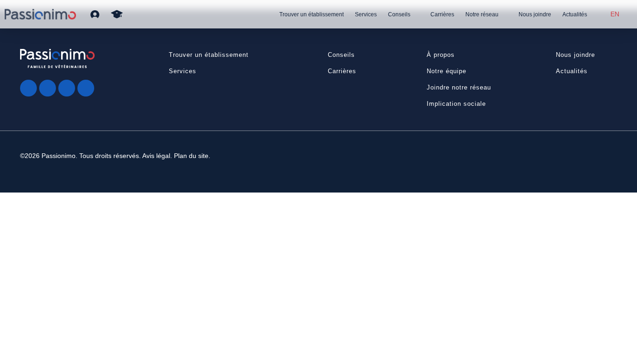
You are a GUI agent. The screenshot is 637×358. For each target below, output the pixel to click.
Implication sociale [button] (456, 103)
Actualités (574, 14)
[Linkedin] (85, 88)
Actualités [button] (572, 71)
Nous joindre (535, 14)
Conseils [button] (341, 54)
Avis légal (156, 155)
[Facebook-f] (28, 88)
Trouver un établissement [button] (209, 54)
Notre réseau (482, 14)
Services (366, 14)
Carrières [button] (342, 71)
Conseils (399, 14)
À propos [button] (441, 54)
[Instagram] (47, 88)
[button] (95, 14)
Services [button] (182, 71)
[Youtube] (66, 88)
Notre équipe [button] (446, 71)
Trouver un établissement (311, 14)
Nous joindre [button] (575, 54)
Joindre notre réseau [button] (459, 87)
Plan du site (191, 155)
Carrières (442, 14)
